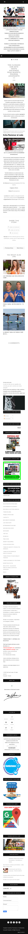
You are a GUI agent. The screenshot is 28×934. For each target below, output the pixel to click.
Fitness (22, 236)
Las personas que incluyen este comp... (13, 276)
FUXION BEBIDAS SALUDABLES (10, 506)
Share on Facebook (14, 227)
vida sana (22, 238)
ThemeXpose (15, 927)
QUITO (15, 238)
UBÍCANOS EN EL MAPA (8, 528)
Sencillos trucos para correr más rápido (11, 879)
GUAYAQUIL (6, 238)
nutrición (11, 238)
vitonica (14, 240)
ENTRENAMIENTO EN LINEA (9, 525)
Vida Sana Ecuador (15, 749)
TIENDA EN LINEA (7, 512)
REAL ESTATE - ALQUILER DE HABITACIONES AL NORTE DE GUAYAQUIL (10, 567)
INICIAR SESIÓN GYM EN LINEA (10, 503)
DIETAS (9, 236)
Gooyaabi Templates (7, 930)
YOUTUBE (12, 724)
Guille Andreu (21, 199)
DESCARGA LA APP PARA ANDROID (11, 509)
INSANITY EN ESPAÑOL (8, 541)
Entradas (7, 415)
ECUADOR (13, 236)
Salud (19, 238)
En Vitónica (5, 129)
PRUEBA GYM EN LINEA (8, 514)
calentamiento (18, 107)
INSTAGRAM (6, 530)
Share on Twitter (14, 230)
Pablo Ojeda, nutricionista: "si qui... (13, 304)
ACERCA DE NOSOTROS (8, 544)
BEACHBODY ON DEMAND (9, 520)
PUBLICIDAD (6, 539)
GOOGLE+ (11, 729)
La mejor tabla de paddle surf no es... (13, 333)
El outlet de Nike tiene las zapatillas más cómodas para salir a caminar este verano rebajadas (12, 386)
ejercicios (18, 236)
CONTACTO (6, 517)
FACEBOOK (5, 536)
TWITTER (5, 533)
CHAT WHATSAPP (7, 522)
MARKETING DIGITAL (8, 563)
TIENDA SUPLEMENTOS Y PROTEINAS (11, 560)
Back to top (21, 932)
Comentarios (7, 418)
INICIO (4, 572)
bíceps (15, 164)
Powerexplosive (16, 191)
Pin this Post (15, 233)
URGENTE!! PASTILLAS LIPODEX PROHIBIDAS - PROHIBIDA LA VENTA (16, 860)
